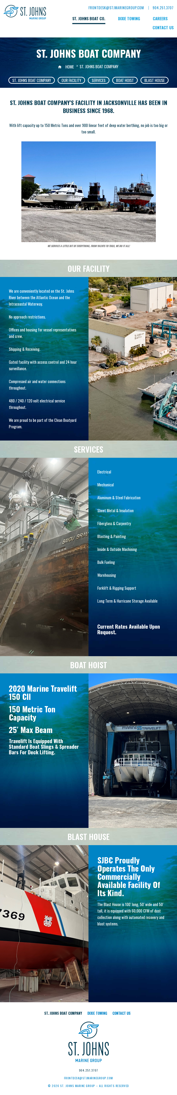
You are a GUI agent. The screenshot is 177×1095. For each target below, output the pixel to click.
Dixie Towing (129, 18)
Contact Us (163, 27)
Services (99, 80)
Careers (160, 18)
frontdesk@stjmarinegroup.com (116, 7)
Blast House (154, 80)
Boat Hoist (125, 80)
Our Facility (71, 80)
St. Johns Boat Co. (88, 18)
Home (69, 67)
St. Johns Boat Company (31, 80)
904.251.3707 (163, 7)
